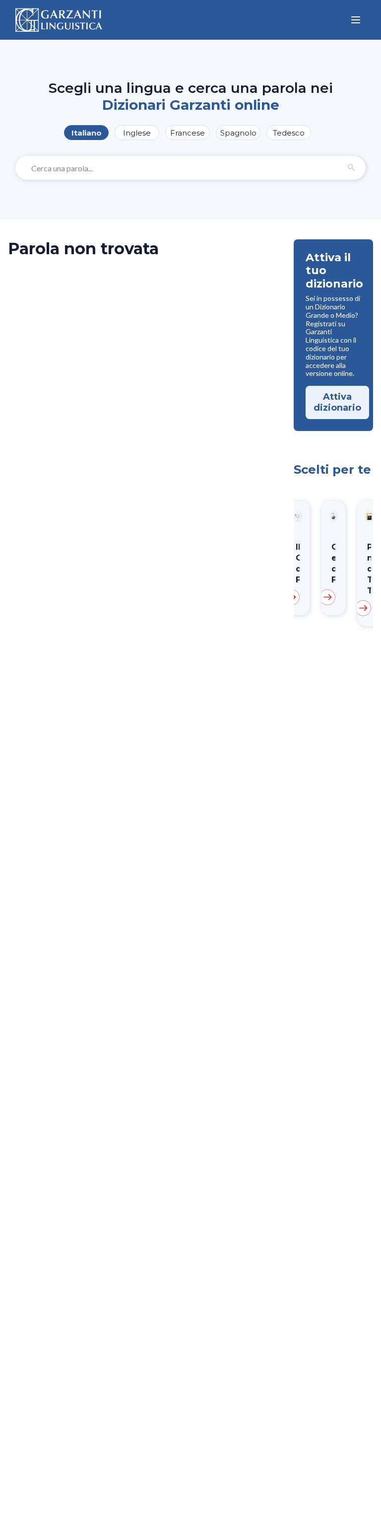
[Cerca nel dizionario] (352, 168)
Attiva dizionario (337, 402)
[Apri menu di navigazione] (356, 20)
